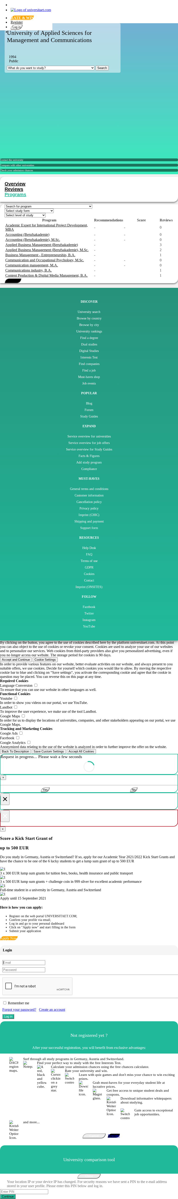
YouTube (89, 626)
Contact (89, 580)
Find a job (89, 370)
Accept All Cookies (81, 751)
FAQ (89, 554)
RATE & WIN (22, 18)
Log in (17, 27)
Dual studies (89, 344)
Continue (8, 1196)
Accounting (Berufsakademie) (27, 235)
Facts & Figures (89, 456)
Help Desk (89, 548)
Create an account (52, 1010)
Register (17, 22)
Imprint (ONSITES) (89, 587)
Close (89, 1176)
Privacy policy (89, 508)
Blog (89, 403)
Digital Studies (89, 351)
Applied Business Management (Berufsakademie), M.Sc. (47, 250)
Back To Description (15, 751)
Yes (45, 790)
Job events (89, 383)
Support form (89, 528)
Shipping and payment (89, 521)
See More (12, 281)
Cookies (89, 574)
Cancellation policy (89, 502)
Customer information (89, 495)
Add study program (89, 462)
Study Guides (89, 416)
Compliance (89, 469)
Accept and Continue (16, 659)
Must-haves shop (89, 377)
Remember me (18, 1003)
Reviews (14, 189)
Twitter (89, 613)
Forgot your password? (19, 1010)
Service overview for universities (89, 436)
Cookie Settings (45, 659)
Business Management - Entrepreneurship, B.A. (40, 255)
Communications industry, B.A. (28, 270)
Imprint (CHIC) (89, 515)
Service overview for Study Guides (89, 449)
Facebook (89, 607)
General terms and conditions (89, 489)
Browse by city (89, 325)
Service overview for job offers (89, 443)
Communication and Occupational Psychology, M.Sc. (44, 260)
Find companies (89, 364)
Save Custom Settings (49, 751)
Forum (89, 410)
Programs (15, 194)
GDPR (89, 567)
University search (89, 312)
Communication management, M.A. (31, 265)
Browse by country (89, 318)
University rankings (89, 331)
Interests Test (89, 357)
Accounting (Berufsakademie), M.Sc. (32, 240)
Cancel (94, 1136)
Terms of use (89, 561)
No (134, 790)
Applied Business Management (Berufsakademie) (41, 245)
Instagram (89, 620)
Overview (15, 183)
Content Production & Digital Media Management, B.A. (46, 275)
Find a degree (89, 338)
